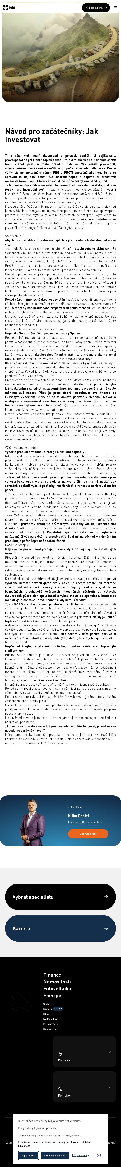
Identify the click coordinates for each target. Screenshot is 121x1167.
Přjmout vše (28, 1155)
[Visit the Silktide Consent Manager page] (99, 1155)
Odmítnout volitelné (55, 1155)
